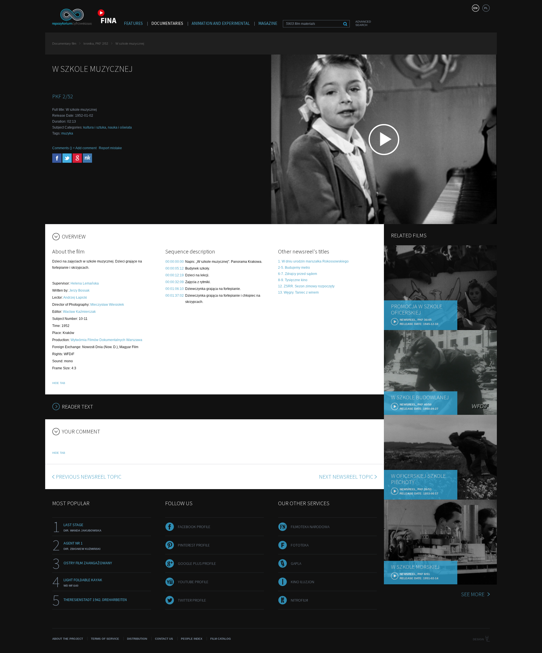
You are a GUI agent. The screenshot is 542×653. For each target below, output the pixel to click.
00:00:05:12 (174, 268)
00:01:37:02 (174, 296)
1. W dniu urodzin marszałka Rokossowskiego (313, 261)
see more (472, 594)
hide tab (58, 383)
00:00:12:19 (174, 275)
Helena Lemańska (85, 283)
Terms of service (105, 638)
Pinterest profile (194, 545)
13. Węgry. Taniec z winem (298, 292)
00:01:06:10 (174, 289)
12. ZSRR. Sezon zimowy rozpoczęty (306, 286)
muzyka (67, 133)
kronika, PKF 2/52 (96, 43)
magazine (267, 23)
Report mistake (110, 148)
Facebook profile (194, 526)
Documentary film (64, 43)
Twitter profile (192, 600)
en (475, 8)
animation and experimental (221, 23)
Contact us (164, 638)
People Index (191, 638)
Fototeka (300, 545)
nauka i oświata (120, 127)
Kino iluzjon (302, 581)
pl (486, 8)
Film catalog (220, 638)
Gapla (296, 563)
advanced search (363, 23)
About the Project (67, 638)
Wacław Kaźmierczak (79, 312)
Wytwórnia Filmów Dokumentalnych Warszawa (106, 340)
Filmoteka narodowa (310, 526)
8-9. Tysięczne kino (292, 280)
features (133, 23)
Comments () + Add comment (74, 148)
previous (88, 476)
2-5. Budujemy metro (294, 268)
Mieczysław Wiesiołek (107, 305)
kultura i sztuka (94, 127)
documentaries (167, 23)
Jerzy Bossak (79, 290)
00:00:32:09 (174, 282)
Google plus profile (197, 563)
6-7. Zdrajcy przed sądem (297, 274)
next (346, 476)
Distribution (137, 638)
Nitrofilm (299, 600)
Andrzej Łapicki (75, 298)
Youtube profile (193, 581)
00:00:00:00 (174, 262)
